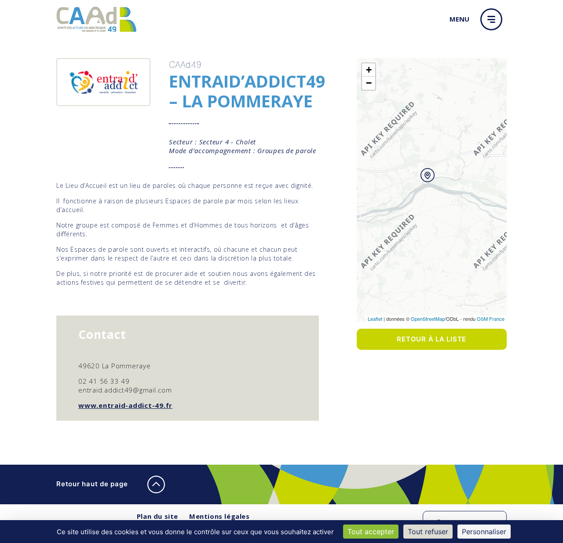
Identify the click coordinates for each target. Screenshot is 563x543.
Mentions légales (219, 516)
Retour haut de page (93, 484)
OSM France (491, 318)
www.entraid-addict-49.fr (125, 405)
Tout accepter (370, 531)
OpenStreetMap (428, 318)
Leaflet (375, 318)
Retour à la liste (431, 339)
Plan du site (157, 516)
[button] (493, 19)
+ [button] (369, 69)
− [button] (369, 82)
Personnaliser (484, 531)
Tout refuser (428, 531)
